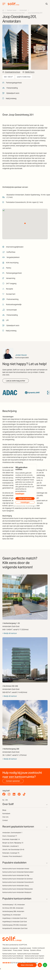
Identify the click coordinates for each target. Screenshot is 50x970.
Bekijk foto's (29, 72)
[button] (25, 223)
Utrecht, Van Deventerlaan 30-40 (13, 849)
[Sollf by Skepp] (13, 3)
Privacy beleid (17, 950)
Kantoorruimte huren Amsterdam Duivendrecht (17, 882)
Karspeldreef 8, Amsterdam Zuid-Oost (14, 928)
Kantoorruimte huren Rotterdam (12, 958)
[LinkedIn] (15, 794)
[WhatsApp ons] (45, 965)
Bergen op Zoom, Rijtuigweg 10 (12, 843)
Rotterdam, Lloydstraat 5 (10, 846)
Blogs (4, 810)
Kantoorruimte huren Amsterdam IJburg (15, 885)
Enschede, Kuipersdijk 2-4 (11, 839)
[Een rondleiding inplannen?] (40, 965)
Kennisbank (6, 813)
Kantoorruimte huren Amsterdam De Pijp (15, 875)
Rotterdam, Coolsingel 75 (10, 853)
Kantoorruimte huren (9, 954)
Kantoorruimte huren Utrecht (34, 958)
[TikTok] (25, 794)
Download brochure (12, 72)
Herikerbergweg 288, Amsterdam (13, 911)
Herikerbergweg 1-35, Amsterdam (13, 904)
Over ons (5, 817)
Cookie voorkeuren (38, 948)
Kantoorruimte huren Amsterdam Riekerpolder (17, 889)
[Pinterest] (20, 794)
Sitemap (26, 950)
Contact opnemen (13, 781)
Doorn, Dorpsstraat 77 (9, 836)
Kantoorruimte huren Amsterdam (28, 954)
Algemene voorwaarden (10, 948)
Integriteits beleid (25, 948)
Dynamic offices (35, 950)
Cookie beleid (7, 950)
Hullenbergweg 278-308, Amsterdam (14, 925)
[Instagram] (10, 794)
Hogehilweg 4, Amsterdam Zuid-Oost (14, 918)
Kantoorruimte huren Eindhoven (13, 956)
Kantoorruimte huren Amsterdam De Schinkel (17, 879)
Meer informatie (27, 965)
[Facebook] (4, 794)
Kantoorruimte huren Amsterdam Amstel (15, 868)
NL (3, 800)
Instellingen (19, 493)
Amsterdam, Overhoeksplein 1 (12, 832)
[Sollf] (3, 10)
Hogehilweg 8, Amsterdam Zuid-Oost (14, 921)
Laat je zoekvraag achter (15, 381)
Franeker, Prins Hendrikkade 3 (12, 856)
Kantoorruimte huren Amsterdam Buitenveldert (17, 872)
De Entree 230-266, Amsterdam (12, 908)
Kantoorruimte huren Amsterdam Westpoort (16, 892)
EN (7, 800)
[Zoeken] (47, 4)
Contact (5, 820)
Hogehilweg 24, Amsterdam (11, 915)
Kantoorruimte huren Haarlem (34, 956)
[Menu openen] (3, 3)
